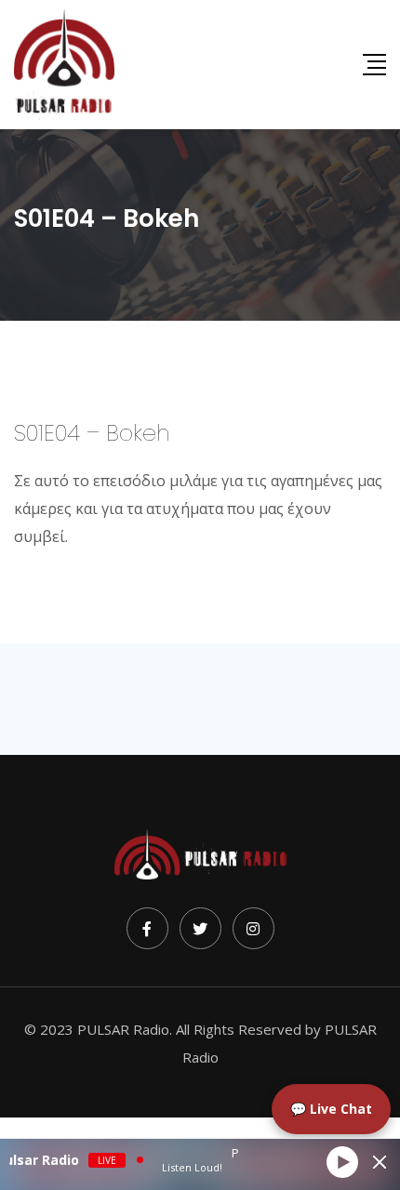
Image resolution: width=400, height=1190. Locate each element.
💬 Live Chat (331, 1108)
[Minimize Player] (379, 1162)
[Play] (342, 1162)
